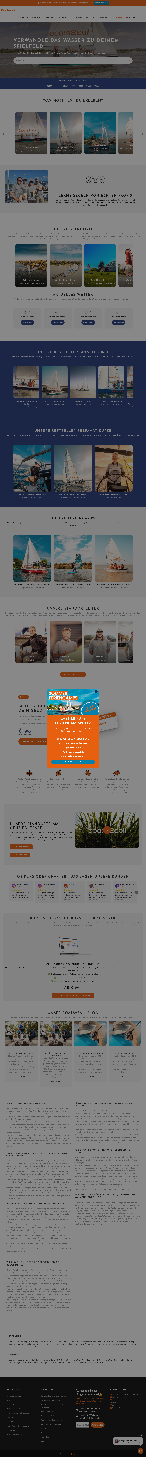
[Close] (96, 691)
